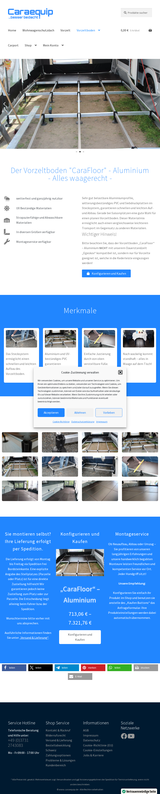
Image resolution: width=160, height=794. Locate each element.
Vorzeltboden (86, 30)
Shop (28, 45)
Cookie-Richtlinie (61, 421)
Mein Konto (51, 45)
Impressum (102, 421)
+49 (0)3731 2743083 (18, 742)
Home (12, 30)
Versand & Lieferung (59, 740)
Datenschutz (91, 740)
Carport (13, 45)
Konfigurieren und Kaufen (80, 637)
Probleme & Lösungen (60, 760)
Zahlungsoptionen (58, 755)
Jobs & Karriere (93, 755)
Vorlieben (109, 412)
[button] (120, 372)
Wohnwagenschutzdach (38, 30)
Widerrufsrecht (56, 735)
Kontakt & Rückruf (58, 730)
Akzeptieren (51, 412)
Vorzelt (65, 30)
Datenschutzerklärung (82, 421)
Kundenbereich (56, 765)
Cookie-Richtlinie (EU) (98, 745)
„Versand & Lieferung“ (34, 638)
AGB (86, 730)
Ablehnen (80, 412)
